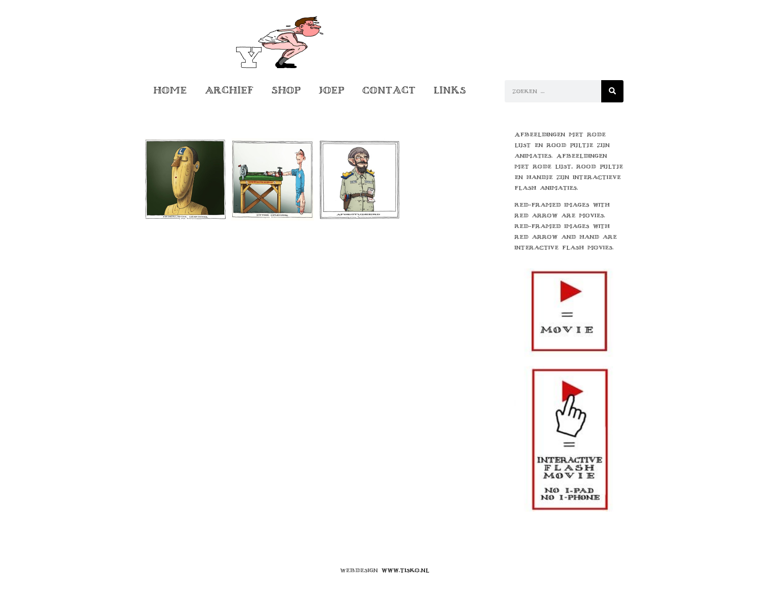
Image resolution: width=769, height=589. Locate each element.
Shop (286, 90)
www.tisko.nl (405, 570)
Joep (331, 90)
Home (170, 90)
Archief (229, 90)
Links (449, 90)
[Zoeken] (612, 91)
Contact (389, 90)
